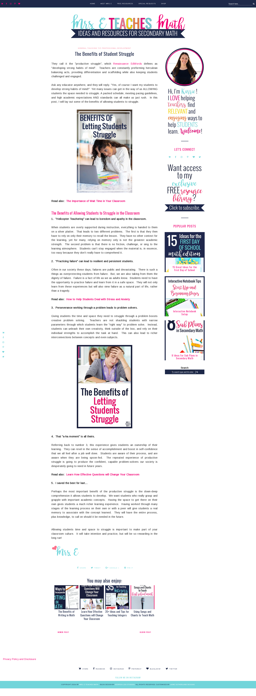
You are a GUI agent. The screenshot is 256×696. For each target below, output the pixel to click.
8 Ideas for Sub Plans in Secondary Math (185, 357)
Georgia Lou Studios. (125, 685)
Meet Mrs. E (106, 4)
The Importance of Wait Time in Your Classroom (95, 201)
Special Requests (147, 4)
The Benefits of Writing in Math (66, 613)
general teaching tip (89, 48)
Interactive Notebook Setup (184, 312)
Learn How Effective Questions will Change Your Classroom (102, 474)
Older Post (145, 632)
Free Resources (125, 4)
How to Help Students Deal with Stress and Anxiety (98, 299)
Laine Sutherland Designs (182, 685)
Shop (163, 4)
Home (92, 4)
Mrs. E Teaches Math (88, 685)
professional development (116, 48)
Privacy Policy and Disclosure (19, 659)
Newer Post (63, 632)
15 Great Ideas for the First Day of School (185, 268)
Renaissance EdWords (127, 63)
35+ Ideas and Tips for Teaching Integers (117, 613)
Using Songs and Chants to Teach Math (142, 613)
